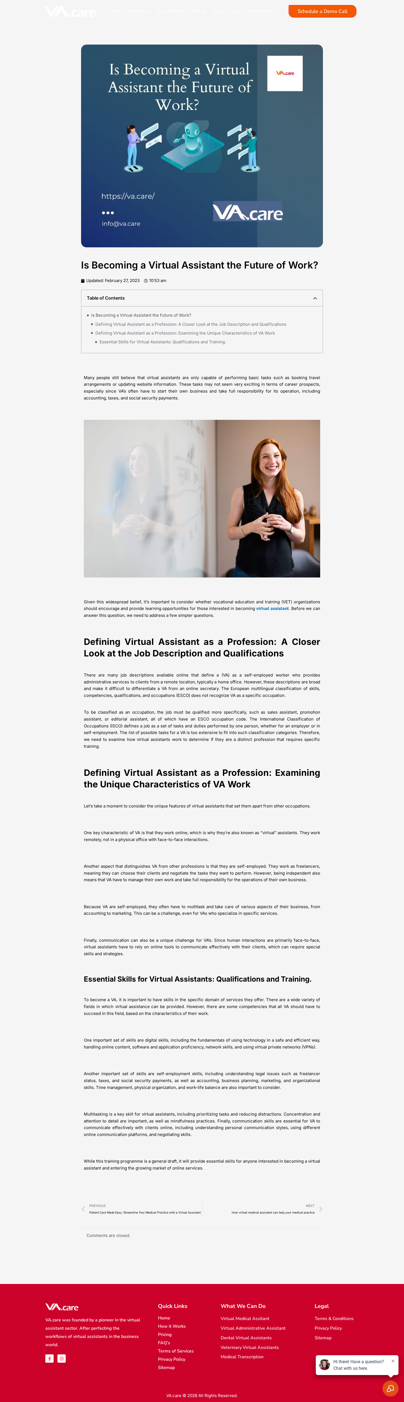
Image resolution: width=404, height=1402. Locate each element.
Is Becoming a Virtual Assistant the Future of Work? (141, 315)
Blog (235, 11)
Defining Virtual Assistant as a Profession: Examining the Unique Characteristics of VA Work (185, 333)
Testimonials (260, 11)
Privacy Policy (171, 1359)
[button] (315, 298)
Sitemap (166, 1367)
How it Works (171, 11)
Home (115, 11)
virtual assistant (272, 608)
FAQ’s (218, 11)
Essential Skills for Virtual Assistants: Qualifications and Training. (162, 341)
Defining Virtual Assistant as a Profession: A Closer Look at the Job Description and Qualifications (190, 324)
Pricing (198, 11)
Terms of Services (176, 1351)
